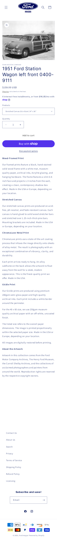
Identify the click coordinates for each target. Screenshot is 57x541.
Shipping (5, 91)
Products (6, 105)
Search (9, 446)
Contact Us (11, 433)
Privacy (9, 453)
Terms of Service (14, 460)
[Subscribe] (43, 500)
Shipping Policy (13, 467)
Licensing (10, 481)
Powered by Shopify (36, 535)
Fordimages (23, 535)
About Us (10, 439)
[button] (6, 7)
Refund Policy (13, 474)
